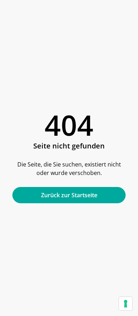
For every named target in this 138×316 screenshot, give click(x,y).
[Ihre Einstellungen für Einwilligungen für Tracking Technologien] (125, 303)
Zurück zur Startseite (69, 195)
